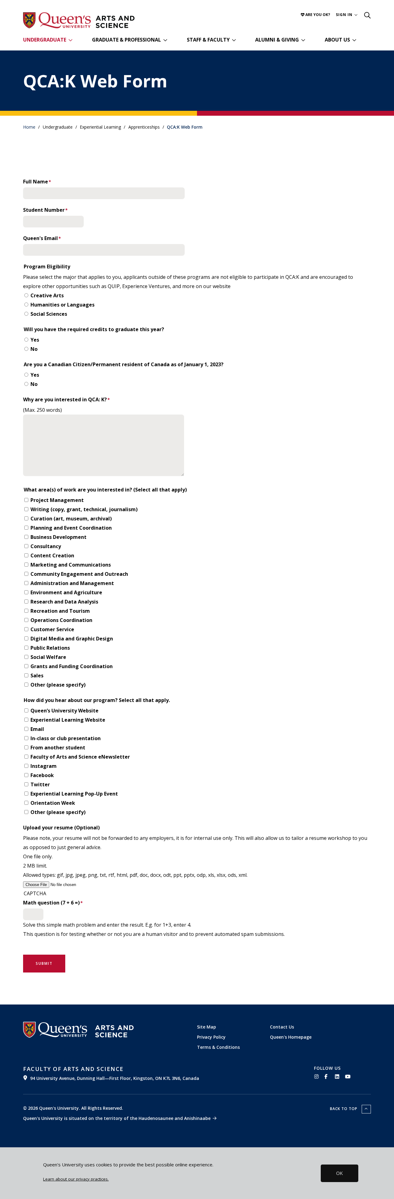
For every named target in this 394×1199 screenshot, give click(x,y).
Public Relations (50, 647)
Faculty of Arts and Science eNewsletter (80, 756)
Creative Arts (47, 295)
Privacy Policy (211, 1037)
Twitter (40, 784)
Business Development (58, 537)
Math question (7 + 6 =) (51, 902)
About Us (337, 39)
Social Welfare (48, 657)
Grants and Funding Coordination (71, 666)
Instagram (43, 766)
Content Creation (52, 555)
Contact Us (282, 1027)
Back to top (344, 1108)
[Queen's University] (57, 20)
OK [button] (339, 1173)
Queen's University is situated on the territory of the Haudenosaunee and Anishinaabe (117, 1118)
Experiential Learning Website (67, 719)
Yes (34, 339)
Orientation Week (52, 803)
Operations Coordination (61, 620)
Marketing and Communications (70, 564)
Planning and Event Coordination (71, 527)
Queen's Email (40, 238)
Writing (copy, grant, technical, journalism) (84, 509)
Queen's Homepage (291, 1037)
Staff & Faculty (208, 39)
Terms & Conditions (218, 1047)
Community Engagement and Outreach (79, 574)
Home (29, 127)
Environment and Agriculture (66, 592)
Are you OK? (317, 14)
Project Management (57, 500)
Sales (36, 675)
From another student (57, 747)
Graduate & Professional (126, 39)
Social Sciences (48, 314)
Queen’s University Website (64, 710)
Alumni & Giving (277, 39)
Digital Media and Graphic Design (71, 638)
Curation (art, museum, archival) (71, 518)
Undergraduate (44, 39)
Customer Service (52, 629)
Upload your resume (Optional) (61, 827)
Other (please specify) (58, 684)
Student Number (44, 210)
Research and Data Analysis (64, 601)
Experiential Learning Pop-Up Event (74, 793)
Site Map (206, 1027)
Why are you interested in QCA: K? (65, 399)
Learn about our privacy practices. (76, 1179)
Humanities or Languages (62, 304)
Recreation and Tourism (60, 611)
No (34, 349)
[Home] (115, 22)
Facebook (42, 775)
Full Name (35, 181)
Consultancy (45, 546)
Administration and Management (72, 583)
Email (37, 729)
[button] (347, 14)
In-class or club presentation (65, 738)
